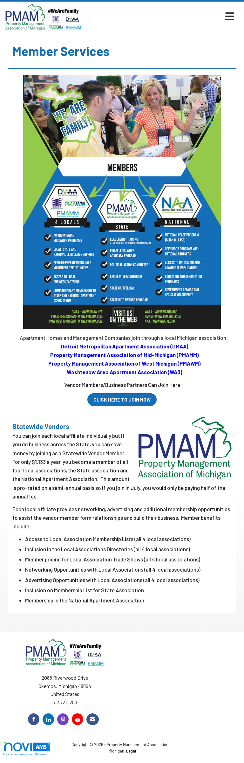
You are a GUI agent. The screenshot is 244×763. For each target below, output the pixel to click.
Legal (131, 750)
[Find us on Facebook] (33, 719)
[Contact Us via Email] (92, 719)
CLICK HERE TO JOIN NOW (122, 399)
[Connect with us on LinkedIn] (48, 719)
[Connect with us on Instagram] (63, 719)
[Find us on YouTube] (77, 719)
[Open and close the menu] (159, 16)
